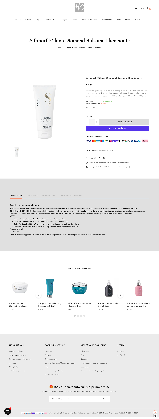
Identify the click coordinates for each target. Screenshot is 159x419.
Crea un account (51, 359)
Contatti (48, 355)
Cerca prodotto (50, 351)
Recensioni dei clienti (72, 196)
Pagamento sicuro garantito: (97, 136)
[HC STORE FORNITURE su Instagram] (121, 355)
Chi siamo (84, 351)
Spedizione (32, 196)
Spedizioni (12, 363)
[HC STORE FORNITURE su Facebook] (117, 355)
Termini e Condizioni (16, 351)
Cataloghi (84, 359)
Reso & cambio (49, 196)
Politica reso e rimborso (17, 355)
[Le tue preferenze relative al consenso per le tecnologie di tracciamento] (155, 415)
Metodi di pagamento (17, 371)
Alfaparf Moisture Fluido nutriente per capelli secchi (138, 306)
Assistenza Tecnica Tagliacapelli (92, 371)
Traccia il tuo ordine (52, 375)
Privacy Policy (14, 367)
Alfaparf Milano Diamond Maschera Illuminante (17, 306)
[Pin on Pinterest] (104, 158)
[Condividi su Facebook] (100, 158)
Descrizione (16, 196)
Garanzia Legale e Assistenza (20, 359)
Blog (82, 355)
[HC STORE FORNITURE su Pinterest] (124, 355)
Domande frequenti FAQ (54, 371)
